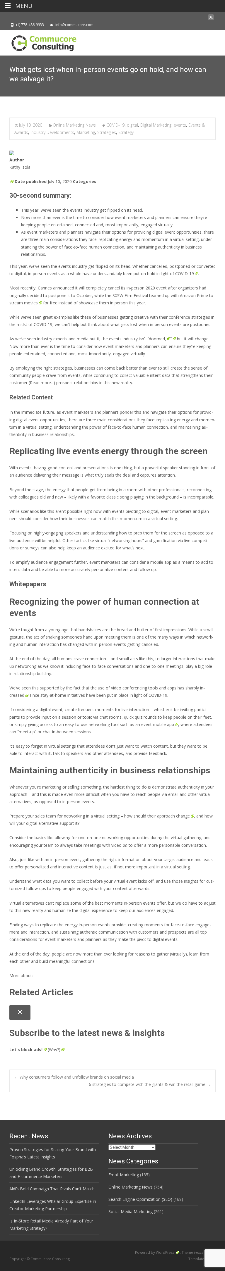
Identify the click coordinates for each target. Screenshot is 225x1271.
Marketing (85, 132)
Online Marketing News (74, 125)
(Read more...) (42, 382)
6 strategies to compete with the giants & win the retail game (150, 1084)
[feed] (211, 19)
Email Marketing (123, 1174)
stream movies (23, 303)
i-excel (199, 1252)
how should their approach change (157, 816)
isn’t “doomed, (152, 339)
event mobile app (157, 724)
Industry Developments (52, 132)
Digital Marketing (155, 125)
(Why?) (54, 1049)
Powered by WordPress (155, 1252)
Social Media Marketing (130, 1211)
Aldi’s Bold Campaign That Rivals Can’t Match (52, 1188)
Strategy (126, 132)
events (180, 125)
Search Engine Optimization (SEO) (140, 1199)
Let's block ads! (25, 1049)
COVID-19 (115, 125)
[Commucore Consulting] (41, 41)
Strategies (106, 132)
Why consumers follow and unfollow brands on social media (74, 1077)
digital (132, 125)
